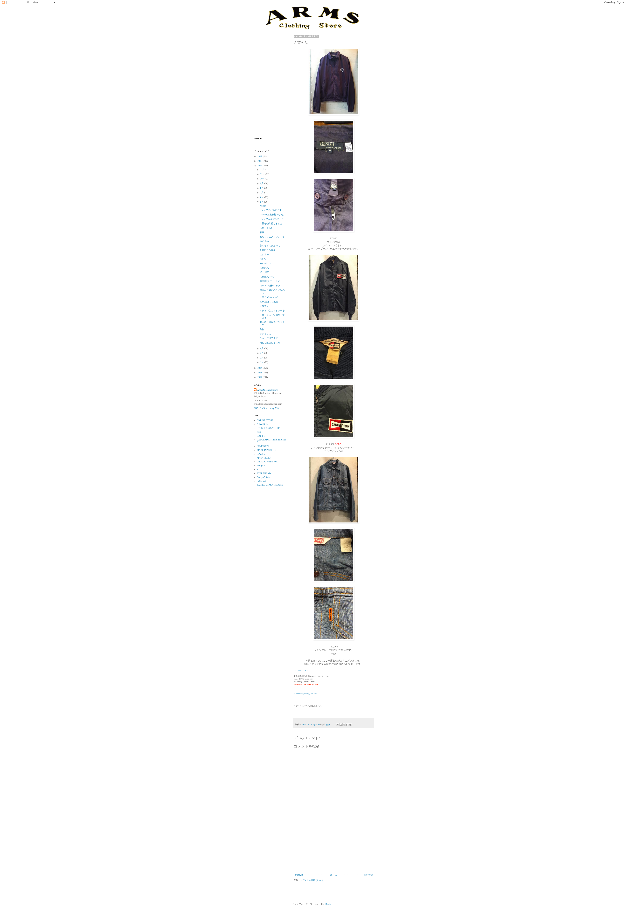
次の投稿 (299, 875)
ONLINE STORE (301, 671)
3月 (262, 353)
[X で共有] (344, 724)
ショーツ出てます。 (270, 338)
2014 (260, 368)
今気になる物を (268, 250)
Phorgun (261, 465)
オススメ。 (265, 306)
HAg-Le (260, 436)
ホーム (333, 875)
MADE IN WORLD (266, 450)
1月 (262, 362)
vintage (263, 206)
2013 (260, 372)
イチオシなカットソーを (272, 310)
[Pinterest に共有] (350, 724)
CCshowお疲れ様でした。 (272, 214)
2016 (260, 161)
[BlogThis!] (341, 724)
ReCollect (261, 481)
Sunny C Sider (263, 477)
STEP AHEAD (264, 473)
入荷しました (266, 228)
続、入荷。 (265, 272)
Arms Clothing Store (267, 390)
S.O (258, 469)
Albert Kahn (262, 424)
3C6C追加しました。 (270, 302)
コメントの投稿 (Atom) (311, 880)
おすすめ (264, 254)
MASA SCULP (264, 458)
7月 (262, 192)
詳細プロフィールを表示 (266, 408)
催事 (262, 232)
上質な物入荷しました (271, 223)
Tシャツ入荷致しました (272, 219)
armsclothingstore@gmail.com (305, 693)
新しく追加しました (270, 343)
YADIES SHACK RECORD (270, 485)
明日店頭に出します (270, 281)
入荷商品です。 (268, 277)
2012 (260, 377)
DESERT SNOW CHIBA (268, 428)
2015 (260, 165)
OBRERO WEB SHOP (267, 461)
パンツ (263, 259)
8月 (262, 188)
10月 (262, 179)
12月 (262, 169)
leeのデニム (265, 263)
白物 (262, 329)
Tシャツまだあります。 (272, 210)
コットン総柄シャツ (270, 285)
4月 (262, 348)
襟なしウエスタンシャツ (272, 237)
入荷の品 (264, 268)
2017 (260, 156)
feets (259, 432)
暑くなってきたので (270, 245)
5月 (262, 202)
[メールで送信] (338, 724)
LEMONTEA (263, 446)
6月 (262, 197)
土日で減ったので (269, 297)
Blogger (329, 904)
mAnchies (261, 454)
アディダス (265, 334)
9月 (262, 183)
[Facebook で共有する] (347, 724)
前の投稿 (368, 875)
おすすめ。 (265, 241)
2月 (262, 358)
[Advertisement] (334, 846)
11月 (262, 174)
